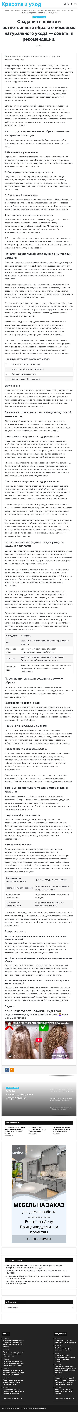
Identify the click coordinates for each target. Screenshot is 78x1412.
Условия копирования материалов (34, 1408)
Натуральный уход (22, 11)
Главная (10, 11)
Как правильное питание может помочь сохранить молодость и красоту (62, 1129)
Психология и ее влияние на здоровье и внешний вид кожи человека (36, 1271)
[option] (39, 1095)
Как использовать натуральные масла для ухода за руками (37, 1129)
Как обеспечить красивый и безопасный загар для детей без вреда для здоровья (37, 1282)
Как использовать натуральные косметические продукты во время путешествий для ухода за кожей (24, 1096)
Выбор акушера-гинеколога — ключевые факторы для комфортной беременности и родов (34, 1266)
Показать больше (13, 1398)
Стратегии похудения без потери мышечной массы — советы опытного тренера (38, 1277)
